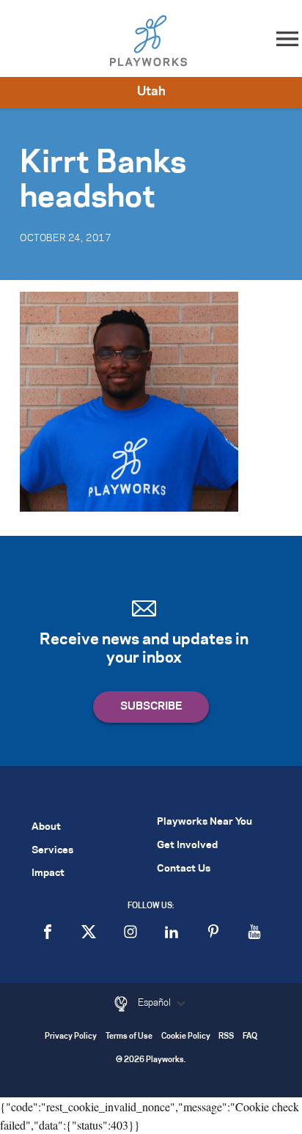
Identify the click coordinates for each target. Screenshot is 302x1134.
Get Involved (187, 845)
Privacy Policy (71, 1037)
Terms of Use (129, 1037)
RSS (226, 1037)
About (46, 827)
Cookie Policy (185, 1037)
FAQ (250, 1037)
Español (155, 1002)
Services (52, 850)
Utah (151, 91)
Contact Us (183, 869)
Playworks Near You (204, 822)
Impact (48, 873)
